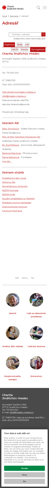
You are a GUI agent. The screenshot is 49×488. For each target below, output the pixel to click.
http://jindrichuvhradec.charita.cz (19, 92)
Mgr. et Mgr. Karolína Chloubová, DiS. (21, 137)
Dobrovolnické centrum (14, 206)
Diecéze (24, 49)
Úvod (4, 16)
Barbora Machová (11, 153)
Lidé (27, 45)
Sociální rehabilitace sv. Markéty (18, 198)
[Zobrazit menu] (45, 7)
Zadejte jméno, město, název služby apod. (29, 39)
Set (24, 481)
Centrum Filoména (12, 210)
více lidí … (7, 161)
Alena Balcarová (10, 157)
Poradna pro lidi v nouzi (14, 178)
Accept (24, 468)
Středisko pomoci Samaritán (16, 202)
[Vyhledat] (38, 7)
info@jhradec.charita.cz (14, 96)
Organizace (9, 45)
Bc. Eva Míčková (10, 145)
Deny (24, 475)
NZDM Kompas (10, 190)
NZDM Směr (8, 194)
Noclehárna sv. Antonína (14, 186)
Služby (19, 45)
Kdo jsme (14, 16)
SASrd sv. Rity (8, 182)
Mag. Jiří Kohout (10, 128)
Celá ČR (14, 49)
